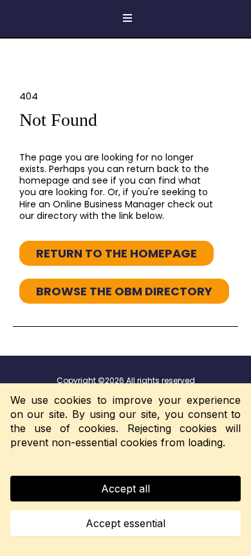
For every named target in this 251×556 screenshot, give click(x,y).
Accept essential (125, 523)
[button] (125, 18)
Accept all (125, 488)
